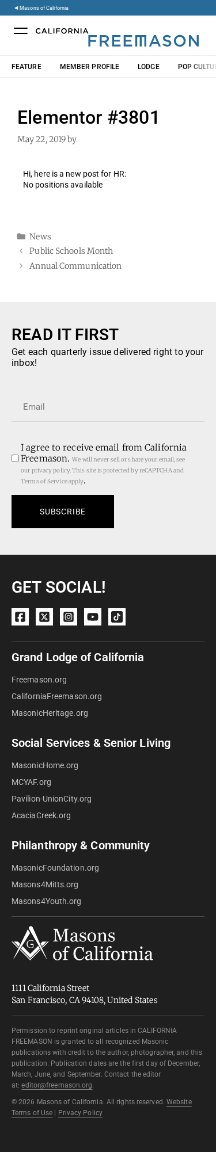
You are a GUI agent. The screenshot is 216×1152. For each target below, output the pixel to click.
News (40, 236)
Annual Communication (75, 266)
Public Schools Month (71, 251)
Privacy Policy (80, 1113)
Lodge (149, 67)
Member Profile (89, 67)
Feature (26, 67)
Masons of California (44, 8)
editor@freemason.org (56, 1085)
